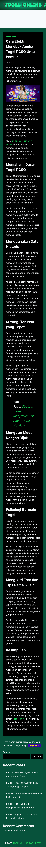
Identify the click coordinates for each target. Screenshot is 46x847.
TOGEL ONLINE (11, 36)
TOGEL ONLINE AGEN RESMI (27, 843)
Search (6, 752)
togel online (20, 719)
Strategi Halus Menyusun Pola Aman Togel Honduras (24, 416)
